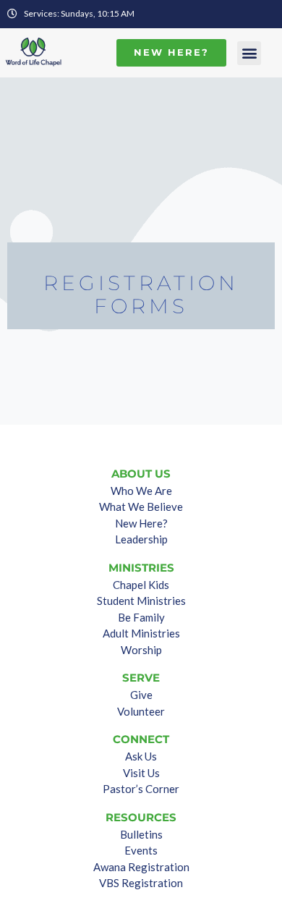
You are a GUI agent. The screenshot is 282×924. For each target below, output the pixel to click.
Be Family (141, 617)
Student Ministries (141, 600)
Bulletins (141, 834)
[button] (249, 53)
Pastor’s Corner (141, 788)
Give (141, 694)
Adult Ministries (141, 633)
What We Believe (141, 506)
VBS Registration (141, 882)
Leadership (141, 539)
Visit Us (141, 772)
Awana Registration (141, 866)
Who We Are (141, 490)
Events (141, 850)
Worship (141, 649)
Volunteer (141, 711)
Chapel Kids (141, 584)
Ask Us (141, 756)
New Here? (141, 523)
